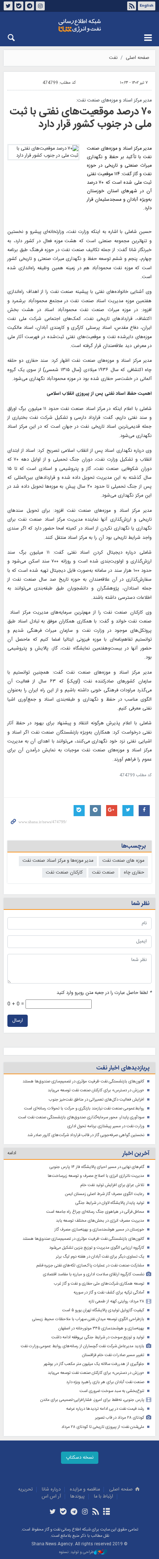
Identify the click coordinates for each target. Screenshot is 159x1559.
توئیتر (8, 5)
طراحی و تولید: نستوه (76, 1552)
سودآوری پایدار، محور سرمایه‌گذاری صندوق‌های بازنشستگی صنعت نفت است (81, 1117)
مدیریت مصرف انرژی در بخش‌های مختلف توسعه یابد (100, 1220)
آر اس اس (51, 1496)
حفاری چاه (134, 873)
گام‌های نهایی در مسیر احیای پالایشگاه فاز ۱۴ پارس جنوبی (97, 1167)
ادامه (11, 1153)
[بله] (63, 1512)
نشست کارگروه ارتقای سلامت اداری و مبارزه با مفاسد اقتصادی (93, 1274)
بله (18, 5)
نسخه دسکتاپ (80, 1458)
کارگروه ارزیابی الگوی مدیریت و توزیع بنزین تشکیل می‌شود (96, 1247)
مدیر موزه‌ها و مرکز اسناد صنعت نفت (58, 861)
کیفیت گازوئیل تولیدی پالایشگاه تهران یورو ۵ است (103, 1310)
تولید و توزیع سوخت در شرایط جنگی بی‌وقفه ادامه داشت (97, 1337)
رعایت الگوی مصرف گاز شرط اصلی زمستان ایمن (104, 1194)
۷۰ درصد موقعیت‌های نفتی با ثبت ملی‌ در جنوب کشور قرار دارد (81, 118)
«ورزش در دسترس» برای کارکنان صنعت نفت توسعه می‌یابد (96, 1090)
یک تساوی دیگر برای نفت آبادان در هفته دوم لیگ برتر (100, 1256)
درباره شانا (51, 1489)
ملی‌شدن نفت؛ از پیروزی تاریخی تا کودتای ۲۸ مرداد (102, 1427)
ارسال (17, 1021)
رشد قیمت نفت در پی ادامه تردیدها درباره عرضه (105, 1408)
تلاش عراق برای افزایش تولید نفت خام (112, 1185)
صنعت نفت (103, 873)
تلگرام (29, 5)
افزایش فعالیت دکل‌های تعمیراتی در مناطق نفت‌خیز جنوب (96, 1099)
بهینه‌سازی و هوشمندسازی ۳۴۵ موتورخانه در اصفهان (101, 1328)
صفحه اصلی (137, 58)
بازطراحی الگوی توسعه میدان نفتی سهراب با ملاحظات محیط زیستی (88, 1319)
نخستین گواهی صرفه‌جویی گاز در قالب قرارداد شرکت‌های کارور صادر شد (85, 1135)
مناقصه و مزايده (85, 1489)
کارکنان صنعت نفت (64, 873)
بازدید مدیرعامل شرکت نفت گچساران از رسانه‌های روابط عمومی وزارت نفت (82, 1346)
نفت (113, 58)
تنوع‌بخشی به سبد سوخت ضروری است (112, 1391)
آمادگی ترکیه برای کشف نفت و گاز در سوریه (109, 1292)
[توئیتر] (52, 1512)
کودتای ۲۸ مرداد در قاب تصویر (119, 1417)
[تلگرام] (74, 1512)
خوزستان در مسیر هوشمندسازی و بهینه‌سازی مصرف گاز (99, 1229)
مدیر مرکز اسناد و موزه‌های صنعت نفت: (114, 100)
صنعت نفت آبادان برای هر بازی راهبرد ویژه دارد (105, 1382)
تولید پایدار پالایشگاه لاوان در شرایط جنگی (109, 1203)
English (146, 6)
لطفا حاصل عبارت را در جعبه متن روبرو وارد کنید (104, 993)
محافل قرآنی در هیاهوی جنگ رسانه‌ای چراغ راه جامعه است (95, 1211)
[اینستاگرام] (84, 1512)
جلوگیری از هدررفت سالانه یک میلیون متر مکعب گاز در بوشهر (94, 1364)
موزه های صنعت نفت (123, 861)
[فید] (95, 1512)
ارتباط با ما (103, 1496)
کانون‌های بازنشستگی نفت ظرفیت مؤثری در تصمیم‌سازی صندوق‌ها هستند (83, 1081)
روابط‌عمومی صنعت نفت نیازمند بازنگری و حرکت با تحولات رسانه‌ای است (84, 1108)
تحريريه (25, 1489)
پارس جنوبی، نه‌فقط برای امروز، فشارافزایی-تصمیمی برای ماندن (92, 1400)
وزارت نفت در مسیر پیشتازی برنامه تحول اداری (105, 1126)
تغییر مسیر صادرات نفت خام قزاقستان (113, 1355)
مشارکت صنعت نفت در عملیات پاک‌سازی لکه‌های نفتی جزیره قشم (90, 1265)
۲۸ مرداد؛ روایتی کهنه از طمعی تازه (116, 1301)
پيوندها (77, 1496)
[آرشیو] (106, 1512)
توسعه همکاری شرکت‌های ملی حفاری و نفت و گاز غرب (99, 1283)
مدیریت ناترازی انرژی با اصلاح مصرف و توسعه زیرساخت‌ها (96, 1176)
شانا (79, 26)
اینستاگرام (40, 5)
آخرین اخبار (135, 1154)
